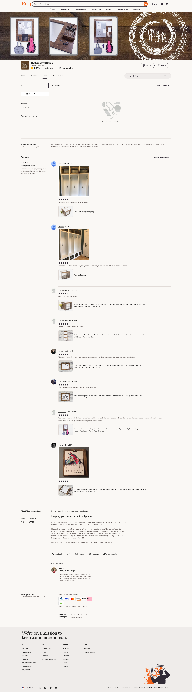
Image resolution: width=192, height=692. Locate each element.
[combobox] (87, 4)
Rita (59, 445)
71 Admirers (25, 107)
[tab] (34, 85)
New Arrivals (65, 9)
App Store (29, 677)
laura (60, 351)
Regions (167, 688)
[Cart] (167, 4)
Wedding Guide (122, 9)
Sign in (154, 4)
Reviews (33, 76)
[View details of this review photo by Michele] (74, 181)
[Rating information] (32, 68)
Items (23, 76)
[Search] (145, 4)
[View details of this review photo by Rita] (74, 462)
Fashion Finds (96, 9)
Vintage (108, 9)
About (45, 76)
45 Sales (24, 104)
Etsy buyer (62, 290)
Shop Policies (58, 76)
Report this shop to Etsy (29, 116)
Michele (61, 163)
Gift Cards (136, 9)
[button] (148, 65)
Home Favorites (80, 9)
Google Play (46, 677)
